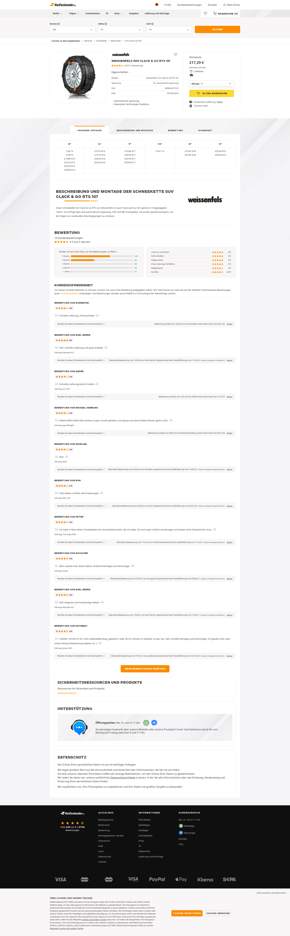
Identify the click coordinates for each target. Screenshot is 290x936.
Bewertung (175, 130)
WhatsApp (189, 825)
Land (100, 851)
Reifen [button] (56, 13)
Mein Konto (233, 4)
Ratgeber (134, 13)
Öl (107, 13)
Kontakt (212, 4)
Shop (117, 13)
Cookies (102, 861)
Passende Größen (90, 130)
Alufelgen (143, 830)
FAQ (181, 844)
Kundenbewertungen (189, 4)
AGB (100, 845)
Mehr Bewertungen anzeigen (145, 668)
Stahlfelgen (144, 824)
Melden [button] (230, 324)
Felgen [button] (73, 13)
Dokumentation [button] (67, 693)
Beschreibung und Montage (135, 130)
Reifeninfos (104, 824)
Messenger (189, 832)
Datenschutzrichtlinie (122, 777)
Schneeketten (92, 13)
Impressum (104, 840)
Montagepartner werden (111, 835)
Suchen (218, 29)
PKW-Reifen (145, 819)
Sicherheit (205, 130)
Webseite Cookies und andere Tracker (66, 928)
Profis (167, 4)
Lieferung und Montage (157, 13)
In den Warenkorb (214, 93)
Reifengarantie (105, 819)
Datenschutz (104, 856)
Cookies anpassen (218, 913)
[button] (99, 256)
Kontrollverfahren (69, 293)
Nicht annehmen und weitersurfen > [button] (272, 893)
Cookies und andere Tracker (94, 919)
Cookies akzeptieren (187, 913)
